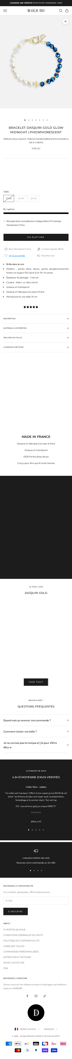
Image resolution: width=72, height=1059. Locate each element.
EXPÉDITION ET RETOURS (17, 957)
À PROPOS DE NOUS (14, 929)
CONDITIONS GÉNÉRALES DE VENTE (23, 935)
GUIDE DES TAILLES (13, 946)
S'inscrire (15, 911)
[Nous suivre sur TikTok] (44, 996)
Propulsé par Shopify (47, 1036)
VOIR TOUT (36, 682)
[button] (31, 307)
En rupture (35, 237)
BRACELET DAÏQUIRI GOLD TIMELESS (24, 665)
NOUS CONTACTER (13, 962)
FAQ (5, 968)
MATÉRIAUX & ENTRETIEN (36, 568)
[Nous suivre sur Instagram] (36, 996)
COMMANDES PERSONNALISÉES (21, 951)
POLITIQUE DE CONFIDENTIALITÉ (21, 940)
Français (49, 1029)
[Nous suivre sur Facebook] (27, 996)
